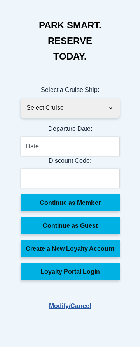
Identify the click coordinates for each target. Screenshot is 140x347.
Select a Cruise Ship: (70, 89)
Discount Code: (70, 160)
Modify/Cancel (70, 306)
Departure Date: (70, 128)
